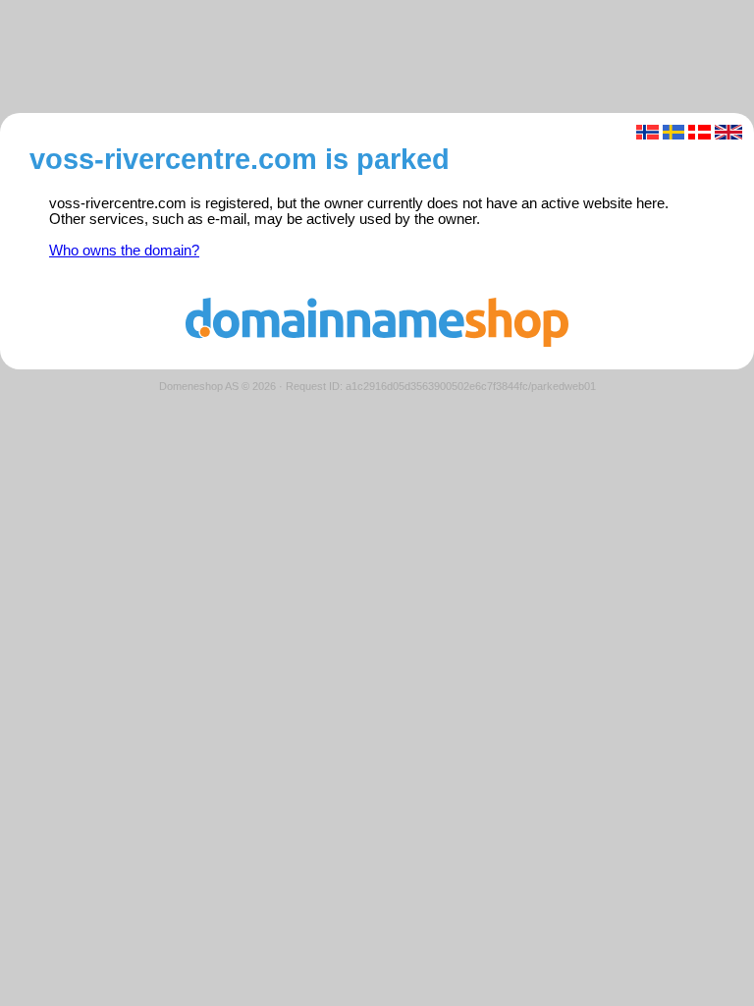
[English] (729, 132)
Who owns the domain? (124, 250)
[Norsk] (647, 132)
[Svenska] (674, 132)
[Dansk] (699, 132)
